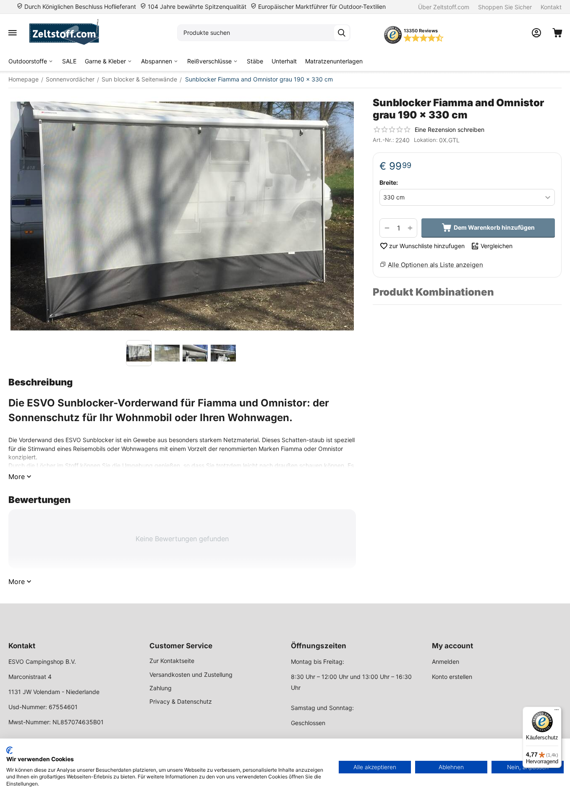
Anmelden (445, 661)
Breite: (388, 182)
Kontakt (551, 6)
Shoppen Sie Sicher (505, 6)
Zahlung (160, 688)
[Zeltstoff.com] (68, 33)
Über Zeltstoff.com (443, 6)
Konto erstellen (452, 676)
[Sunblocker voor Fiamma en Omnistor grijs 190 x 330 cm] (182, 216)
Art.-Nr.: (383, 139)
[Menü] (557, 712)
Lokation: (426, 139)
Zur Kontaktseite (171, 660)
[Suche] (341, 32)
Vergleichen (496, 245)
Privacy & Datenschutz (180, 701)
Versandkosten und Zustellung (191, 674)
